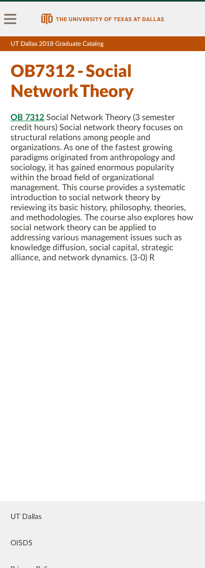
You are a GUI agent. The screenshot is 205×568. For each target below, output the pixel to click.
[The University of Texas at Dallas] (102, 19)
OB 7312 (27, 117)
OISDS (22, 543)
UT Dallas (26, 517)
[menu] (10, 19)
